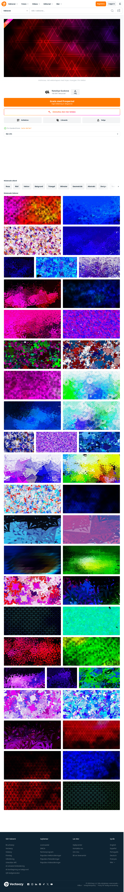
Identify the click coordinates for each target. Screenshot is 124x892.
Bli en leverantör (79, 854)
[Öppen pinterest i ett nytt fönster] (40, 883)
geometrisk (77, 185)
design (103, 185)
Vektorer (12, 4)
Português (112, 851)
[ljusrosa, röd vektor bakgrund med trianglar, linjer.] (32, 589)
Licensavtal (44, 844)
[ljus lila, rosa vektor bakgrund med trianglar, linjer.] (56, 441)
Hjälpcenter (77, 844)
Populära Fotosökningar (49, 858)
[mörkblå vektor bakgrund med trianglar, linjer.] (91, 209)
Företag (8, 854)
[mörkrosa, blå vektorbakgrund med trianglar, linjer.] (56, 266)
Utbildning (9, 858)
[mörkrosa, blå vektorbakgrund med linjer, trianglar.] (91, 293)
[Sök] (110, 10)
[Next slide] (114, 186)
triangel (51, 185)
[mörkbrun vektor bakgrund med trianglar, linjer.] (32, 734)
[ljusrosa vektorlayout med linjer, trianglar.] (32, 384)
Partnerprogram (46, 851)
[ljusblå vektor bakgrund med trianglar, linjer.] (32, 414)
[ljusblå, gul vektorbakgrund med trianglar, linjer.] (91, 354)
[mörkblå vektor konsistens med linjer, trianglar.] (91, 498)
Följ (74, 93)
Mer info (9, 133)
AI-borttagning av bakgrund (16, 868)
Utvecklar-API (10, 861)
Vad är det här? (26, 127)
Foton (23, 4)
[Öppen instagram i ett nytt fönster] (32, 883)
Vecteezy (8, 847)
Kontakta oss (78, 847)
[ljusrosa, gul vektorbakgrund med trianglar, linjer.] (32, 240)
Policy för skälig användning (106, 884)
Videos (35, 4)
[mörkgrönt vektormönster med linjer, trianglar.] (91, 795)
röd (16, 185)
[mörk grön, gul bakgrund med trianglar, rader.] (91, 559)
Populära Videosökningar (50, 861)
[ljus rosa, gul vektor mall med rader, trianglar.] (32, 209)
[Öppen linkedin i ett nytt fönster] (36, 883)
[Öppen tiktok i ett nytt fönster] (44, 883)
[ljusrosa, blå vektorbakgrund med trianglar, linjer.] (99, 266)
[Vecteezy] (3, 3)
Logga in (110, 4)
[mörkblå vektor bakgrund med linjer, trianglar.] (32, 620)
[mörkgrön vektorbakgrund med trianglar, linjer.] (91, 620)
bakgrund (39, 185)
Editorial (47, 4)
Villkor (78, 884)
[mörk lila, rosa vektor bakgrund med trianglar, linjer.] (91, 240)
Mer (58, 4)
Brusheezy (9, 844)
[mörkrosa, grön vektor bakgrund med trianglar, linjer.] (32, 354)
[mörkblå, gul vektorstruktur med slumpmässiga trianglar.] (19, 441)
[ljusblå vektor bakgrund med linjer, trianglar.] (91, 384)
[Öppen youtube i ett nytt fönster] (52, 883)
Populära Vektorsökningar (50, 854)
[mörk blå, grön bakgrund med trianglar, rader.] (32, 528)
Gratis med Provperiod (61, 101)
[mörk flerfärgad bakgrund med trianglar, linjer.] (91, 467)
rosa (8, 185)
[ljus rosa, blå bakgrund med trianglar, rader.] (99, 441)
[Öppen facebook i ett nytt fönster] (28, 883)
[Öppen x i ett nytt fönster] (48, 883)
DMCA (42, 847)
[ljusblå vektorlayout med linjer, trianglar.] (91, 414)
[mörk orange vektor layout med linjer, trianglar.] (32, 764)
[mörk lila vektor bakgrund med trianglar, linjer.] (24, 677)
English (111, 844)
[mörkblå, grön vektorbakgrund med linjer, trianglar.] (32, 650)
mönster (63, 185)
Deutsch (111, 854)
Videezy (8, 851)
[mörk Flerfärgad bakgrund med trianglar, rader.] (32, 559)
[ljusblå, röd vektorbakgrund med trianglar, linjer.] (32, 498)
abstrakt (91, 185)
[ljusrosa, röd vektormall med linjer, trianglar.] (91, 734)
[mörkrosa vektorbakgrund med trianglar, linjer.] (32, 293)
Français (111, 858)
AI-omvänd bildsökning (14, 865)
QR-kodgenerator (12, 872)
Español (111, 847)
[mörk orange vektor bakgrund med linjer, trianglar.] (32, 795)
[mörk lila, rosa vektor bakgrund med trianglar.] (91, 323)
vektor (26, 185)
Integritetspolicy (88, 884)
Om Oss (76, 851)
